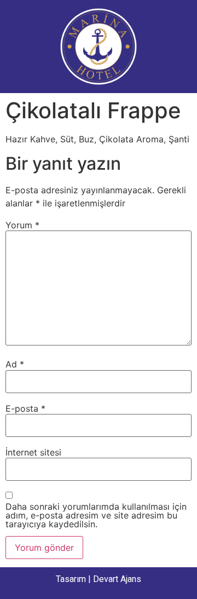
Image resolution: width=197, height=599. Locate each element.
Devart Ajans (117, 579)
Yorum (22, 225)
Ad (14, 364)
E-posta (25, 408)
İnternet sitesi (33, 452)
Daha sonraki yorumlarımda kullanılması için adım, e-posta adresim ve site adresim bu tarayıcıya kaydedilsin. (96, 515)
